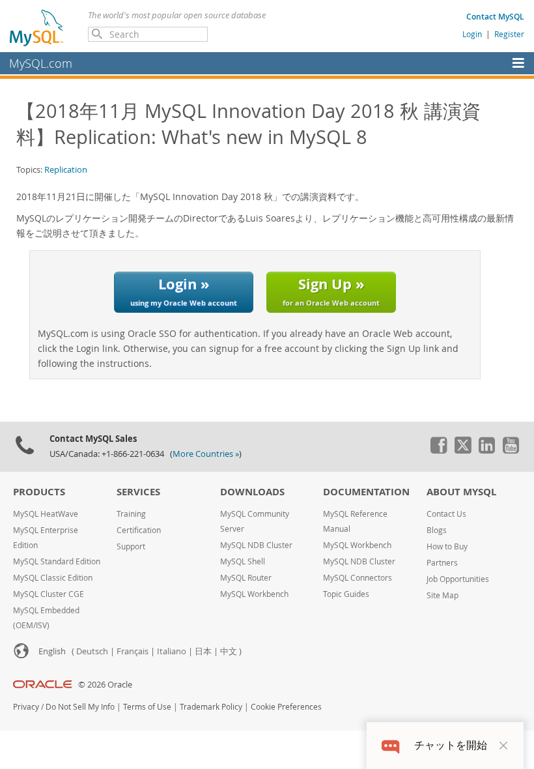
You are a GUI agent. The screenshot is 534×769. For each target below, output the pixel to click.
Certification (139, 530)
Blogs (437, 530)
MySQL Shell (242, 561)
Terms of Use (147, 707)
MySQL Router (246, 578)
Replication (65, 169)
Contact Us (446, 514)
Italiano (171, 651)
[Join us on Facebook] (438, 450)
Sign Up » (331, 290)
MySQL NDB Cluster (256, 545)
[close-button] (503, 745)
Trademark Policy (211, 707)
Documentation (366, 492)
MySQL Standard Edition (56, 561)
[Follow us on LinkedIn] (486, 450)
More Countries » (206, 453)
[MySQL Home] (37, 27)
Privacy (26, 707)
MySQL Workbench (254, 594)
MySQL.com (40, 63)
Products (39, 492)
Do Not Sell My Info (80, 707)
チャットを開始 (450, 745)
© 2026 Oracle (105, 684)
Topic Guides (346, 594)
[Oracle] (42, 684)
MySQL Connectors (357, 578)
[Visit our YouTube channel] (510, 450)
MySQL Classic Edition (52, 578)
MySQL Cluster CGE (48, 594)
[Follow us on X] (462, 450)
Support (131, 546)
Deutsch (92, 651)
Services (138, 492)
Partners (442, 563)
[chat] (390, 745)
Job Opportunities (458, 579)
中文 (228, 651)
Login (472, 34)
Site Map (442, 595)
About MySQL (461, 492)
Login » (183, 290)
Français (132, 651)
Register (509, 34)
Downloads (252, 492)
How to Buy (447, 546)
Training (131, 514)
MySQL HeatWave (45, 514)
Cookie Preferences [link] (286, 707)
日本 (203, 651)
